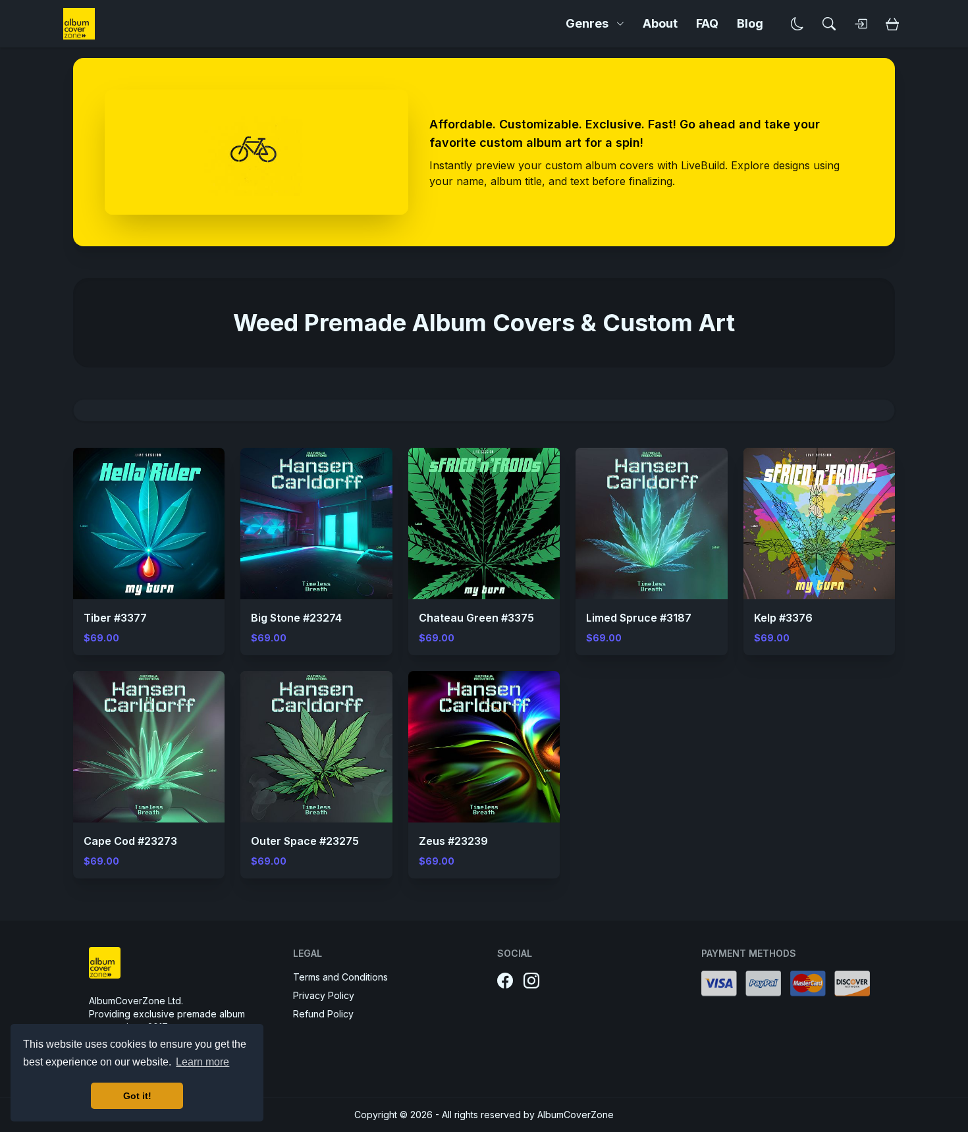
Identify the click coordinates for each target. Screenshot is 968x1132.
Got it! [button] (137, 1096)
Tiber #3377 (115, 617)
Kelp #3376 (783, 617)
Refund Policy (323, 1013)
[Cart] (892, 24)
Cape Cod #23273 (130, 841)
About (660, 23)
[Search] (829, 24)
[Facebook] (505, 981)
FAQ (707, 23)
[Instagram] (531, 981)
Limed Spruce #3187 (638, 617)
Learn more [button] (202, 1061)
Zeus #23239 (453, 841)
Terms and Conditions (340, 977)
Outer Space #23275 (305, 841)
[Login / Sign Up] (860, 24)
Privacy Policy (323, 995)
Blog (750, 23)
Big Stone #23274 (296, 617)
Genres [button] (587, 23)
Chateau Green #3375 (476, 617)
